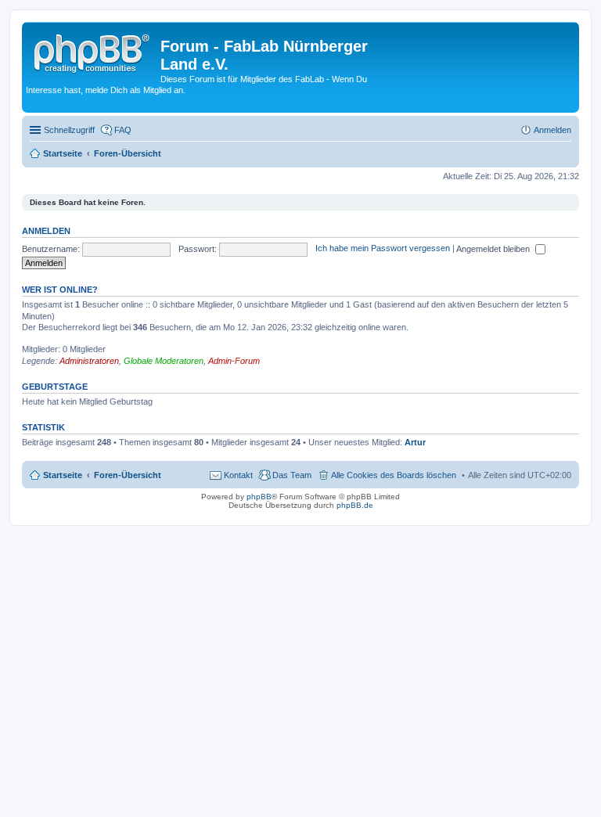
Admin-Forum (234, 360)
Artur (415, 442)
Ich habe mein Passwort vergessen (382, 249)
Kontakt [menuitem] (238, 475)
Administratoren (89, 360)
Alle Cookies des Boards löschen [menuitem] (393, 475)
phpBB (259, 496)
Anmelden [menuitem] (552, 130)
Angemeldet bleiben (494, 249)
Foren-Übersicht (127, 475)
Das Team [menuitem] (291, 475)
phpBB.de (354, 505)
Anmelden (46, 231)
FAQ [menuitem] (122, 130)
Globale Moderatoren (163, 360)
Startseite (62, 475)
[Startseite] (93, 51)
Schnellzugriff (69, 130)
